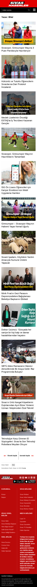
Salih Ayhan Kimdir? (7, 530)
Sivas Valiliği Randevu (8, 532)
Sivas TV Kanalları (25, 527)
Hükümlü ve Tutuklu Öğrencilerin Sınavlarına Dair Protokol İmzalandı (17, 84)
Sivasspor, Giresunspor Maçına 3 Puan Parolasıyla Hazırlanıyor (17, 49)
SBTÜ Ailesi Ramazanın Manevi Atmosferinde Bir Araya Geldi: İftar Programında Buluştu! (17, 369)
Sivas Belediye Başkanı (8, 524)
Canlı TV (22, 519)
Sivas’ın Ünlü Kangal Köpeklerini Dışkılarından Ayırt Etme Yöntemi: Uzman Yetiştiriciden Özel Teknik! (17, 405)
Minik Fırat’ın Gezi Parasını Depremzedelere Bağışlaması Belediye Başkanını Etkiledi (15, 296)
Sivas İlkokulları (25, 506)
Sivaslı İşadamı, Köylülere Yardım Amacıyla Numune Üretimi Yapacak (17, 260)
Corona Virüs (5, 545)
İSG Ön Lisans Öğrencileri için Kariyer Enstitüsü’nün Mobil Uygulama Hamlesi (16, 190)
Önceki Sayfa (12, 456)
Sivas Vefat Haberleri (26, 497)
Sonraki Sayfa (25, 456)
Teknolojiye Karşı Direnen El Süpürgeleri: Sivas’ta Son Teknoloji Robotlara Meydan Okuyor (18, 441)
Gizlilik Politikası (7, 576)
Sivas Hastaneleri (25, 503)
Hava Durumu (5, 542)
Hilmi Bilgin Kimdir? (7, 527)
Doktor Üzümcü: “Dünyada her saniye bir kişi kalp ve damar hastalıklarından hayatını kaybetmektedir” (16, 334)
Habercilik (4, 548)
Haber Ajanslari (24, 530)
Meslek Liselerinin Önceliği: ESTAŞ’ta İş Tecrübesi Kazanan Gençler (16, 120)
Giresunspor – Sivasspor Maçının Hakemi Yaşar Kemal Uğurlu (17, 225)
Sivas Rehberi (24, 494)
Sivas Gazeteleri (25, 524)
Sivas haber (24, 554)
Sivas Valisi (5, 521)
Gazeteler (23, 522)
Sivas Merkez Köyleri (26, 509)
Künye (3, 494)
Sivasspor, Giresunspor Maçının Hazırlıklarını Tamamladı (17, 155)
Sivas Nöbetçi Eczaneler (27, 500)
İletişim (3, 497)
